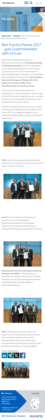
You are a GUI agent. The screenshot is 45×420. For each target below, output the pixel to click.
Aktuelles (17, 36)
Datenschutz (11, 416)
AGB (3, 416)
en (41, 3)
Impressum (21, 416)
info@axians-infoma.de (9, 407)
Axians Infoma (6, 36)
